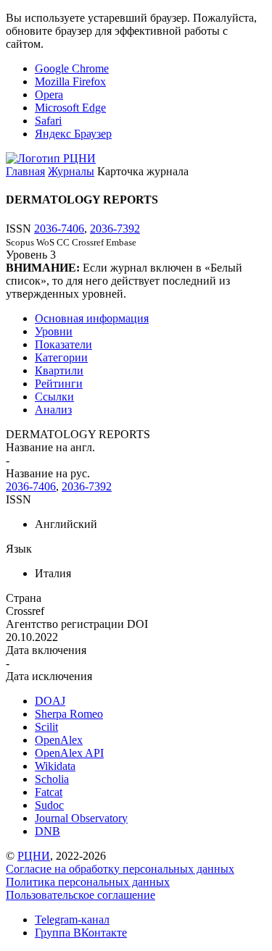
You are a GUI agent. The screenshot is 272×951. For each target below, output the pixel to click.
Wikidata (55, 766)
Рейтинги (59, 383)
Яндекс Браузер (73, 133)
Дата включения (46, 650)
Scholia (52, 779)
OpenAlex (59, 740)
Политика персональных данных (88, 882)
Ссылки (54, 396)
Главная (25, 171)
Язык (19, 548)
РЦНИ (33, 856)
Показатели (63, 344)
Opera (49, 94)
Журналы (71, 171)
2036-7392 (115, 228)
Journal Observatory (81, 818)
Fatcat (48, 792)
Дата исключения (49, 676)
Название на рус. (48, 473)
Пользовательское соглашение (80, 895)
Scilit (46, 727)
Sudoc (49, 805)
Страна (23, 598)
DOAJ (50, 701)
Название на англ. (50, 447)
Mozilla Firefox (70, 81)
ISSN (18, 499)
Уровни (54, 331)
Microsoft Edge (70, 107)
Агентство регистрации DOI (77, 624)
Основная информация (92, 318)
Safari (48, 120)
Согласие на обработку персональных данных (120, 869)
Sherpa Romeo (69, 714)
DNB (47, 831)
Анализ (53, 409)
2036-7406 (59, 228)
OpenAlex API (69, 753)
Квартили (59, 370)
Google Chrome (72, 68)
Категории (61, 357)
